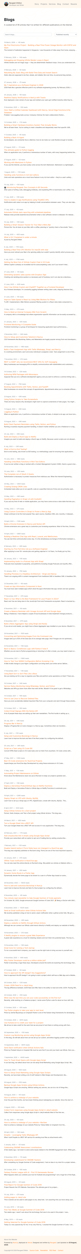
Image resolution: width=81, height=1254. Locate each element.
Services (52, 4)
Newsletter (44, 1250)
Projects (44, 4)
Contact (66, 4)
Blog (59, 4)
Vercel (30, 1242)
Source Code (34, 1250)
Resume (74, 4)
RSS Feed (52, 1250)
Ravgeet (53, 1242)
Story (37, 4)
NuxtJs (15, 1242)
